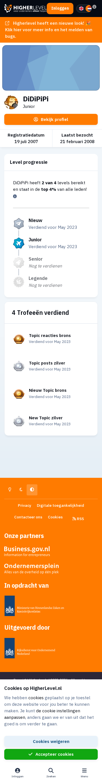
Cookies (55, 517)
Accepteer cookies (54, 754)
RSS (80, 518)
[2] (90, 8)
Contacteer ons (28, 517)
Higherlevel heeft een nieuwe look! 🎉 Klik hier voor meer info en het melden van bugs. (48, 29)
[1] (81, 8)
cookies (36, 697)
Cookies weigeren (51, 741)
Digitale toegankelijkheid (60, 505)
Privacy (24, 505)
